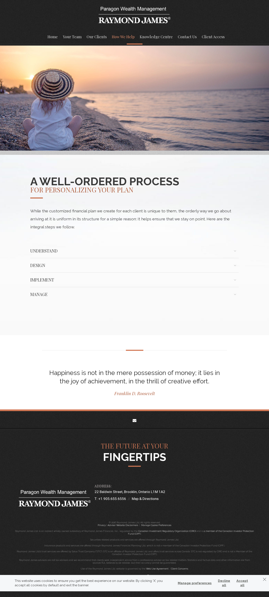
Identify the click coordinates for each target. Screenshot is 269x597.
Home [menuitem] (52, 36)
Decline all (224, 583)
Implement (42, 280)
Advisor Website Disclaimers (123, 525)
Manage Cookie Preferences (156, 525)
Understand (44, 251)
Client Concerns (179, 568)
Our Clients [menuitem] (97, 36)
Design (37, 265)
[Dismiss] (264, 579)
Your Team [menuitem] (72, 36)
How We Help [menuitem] (123, 36)
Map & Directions (145, 499)
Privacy (102, 525)
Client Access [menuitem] (213, 36)
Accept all (242, 583)
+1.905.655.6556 (112, 499)
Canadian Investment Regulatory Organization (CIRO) (167, 531)
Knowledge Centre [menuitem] (156, 36)
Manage (39, 294)
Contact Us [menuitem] (187, 36)
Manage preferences (195, 583)
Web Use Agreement (157, 568)
